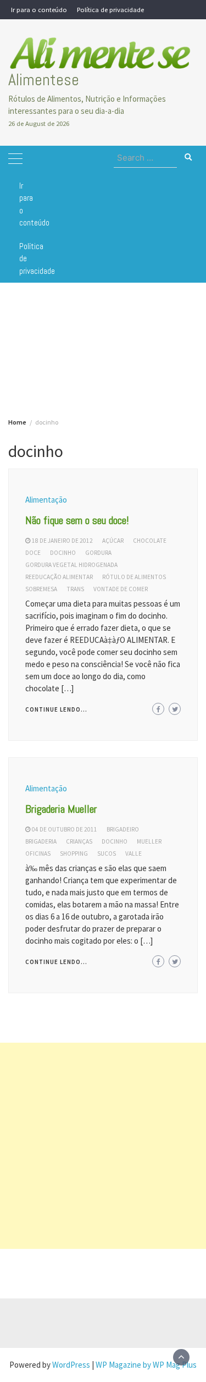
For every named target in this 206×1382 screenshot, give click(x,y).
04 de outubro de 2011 (64, 829)
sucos (106, 853)
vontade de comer (120, 589)
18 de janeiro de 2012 (62, 540)
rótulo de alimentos (134, 577)
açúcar (113, 540)
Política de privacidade (110, 9)
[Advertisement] (103, 1146)
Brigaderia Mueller (61, 809)
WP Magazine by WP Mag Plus (146, 1364)
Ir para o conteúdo (39, 9)
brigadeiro (123, 829)
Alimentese (43, 79)
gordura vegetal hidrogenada (71, 565)
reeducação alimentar (59, 577)
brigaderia (41, 841)
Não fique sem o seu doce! (77, 520)
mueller (149, 841)
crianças (79, 841)
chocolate (149, 540)
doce (33, 553)
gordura (98, 553)
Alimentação (46, 499)
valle (133, 853)
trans (75, 589)
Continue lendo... (56, 709)
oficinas (38, 853)
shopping (74, 853)
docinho (63, 553)
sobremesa (41, 589)
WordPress (71, 1364)
